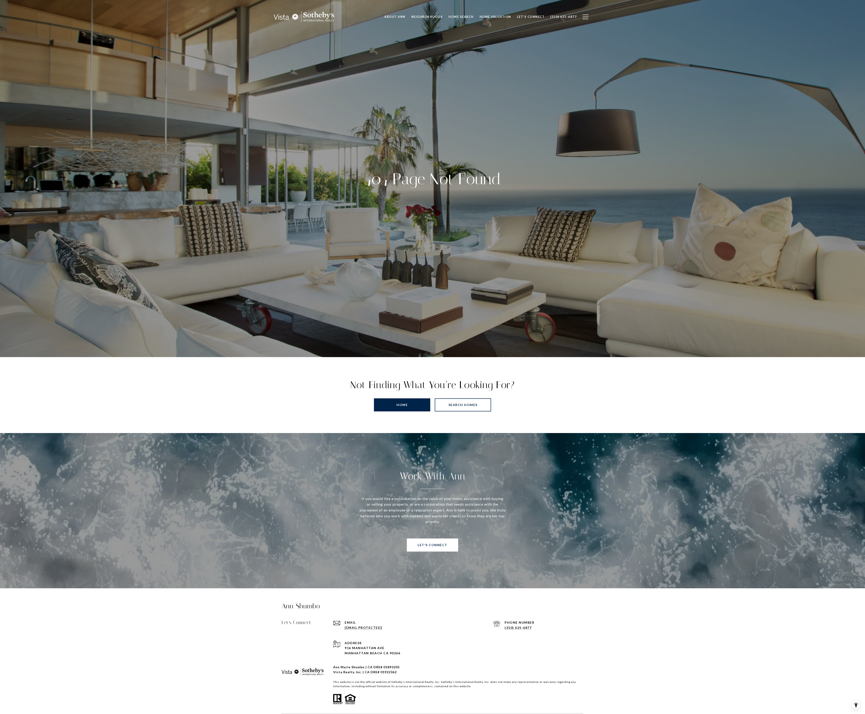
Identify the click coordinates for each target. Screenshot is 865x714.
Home (402, 405)
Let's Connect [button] (432, 545)
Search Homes (463, 405)
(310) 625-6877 (518, 628)
